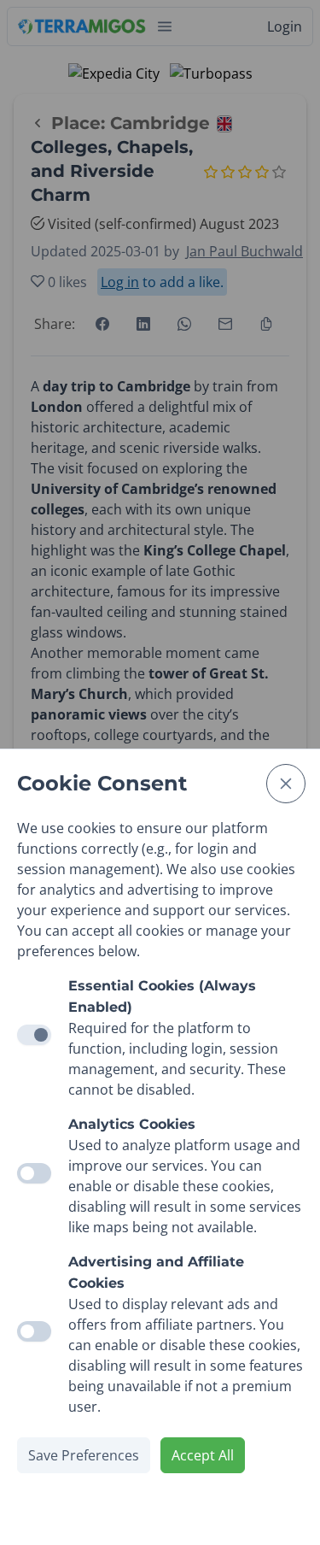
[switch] (34, 1173)
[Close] (286, 784)
